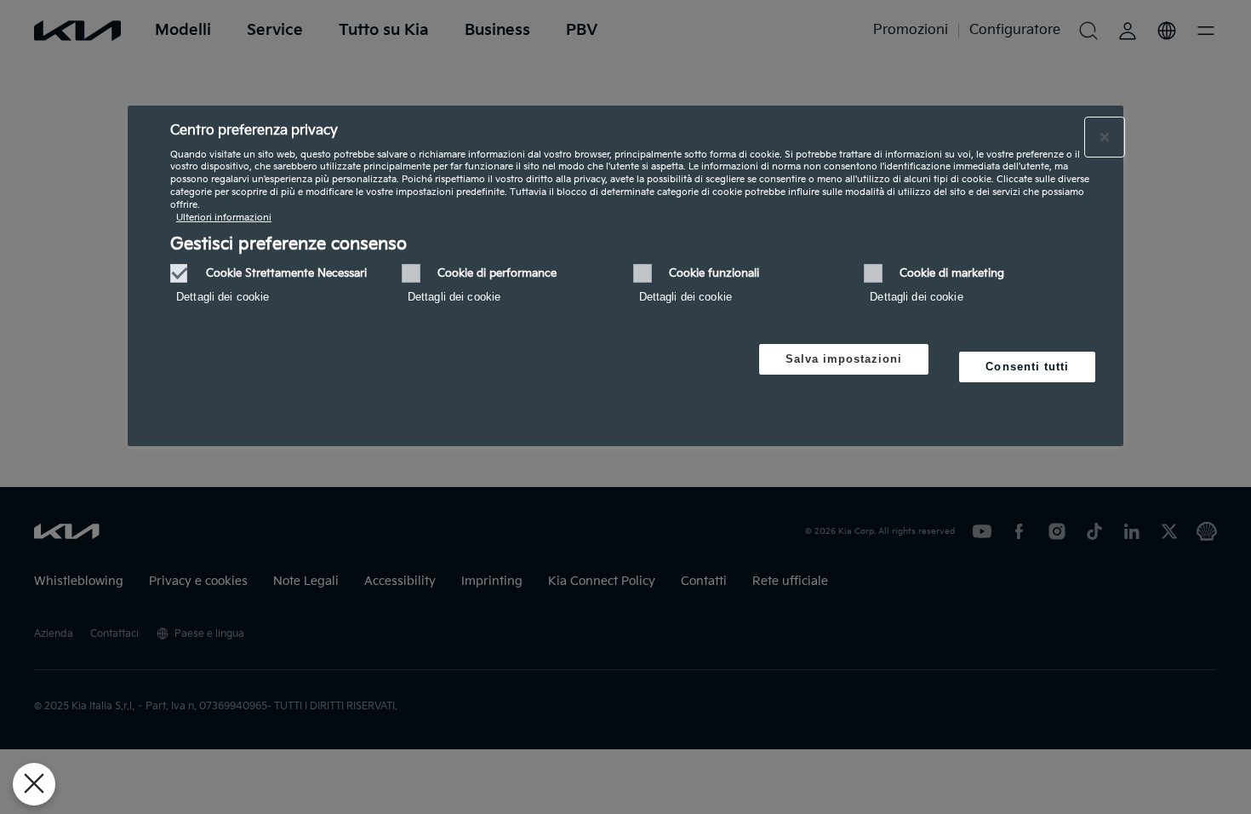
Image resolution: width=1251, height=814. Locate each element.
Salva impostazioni (844, 359)
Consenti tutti (1027, 366)
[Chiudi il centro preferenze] (1104, 137)
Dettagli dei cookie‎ (222, 296)
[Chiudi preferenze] (34, 784)
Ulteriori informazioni (223, 217)
